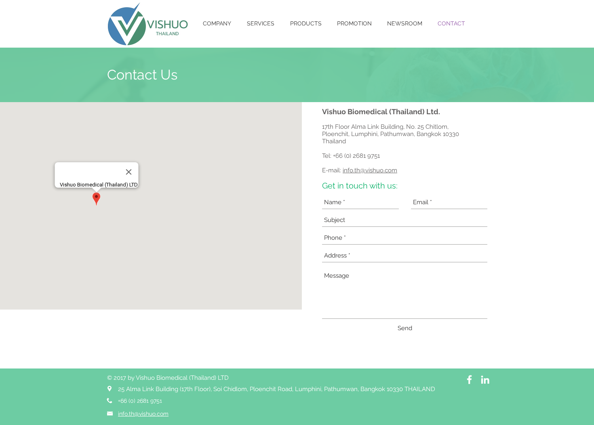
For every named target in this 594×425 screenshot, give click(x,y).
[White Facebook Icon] (469, 379)
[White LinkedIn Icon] (485, 379)
